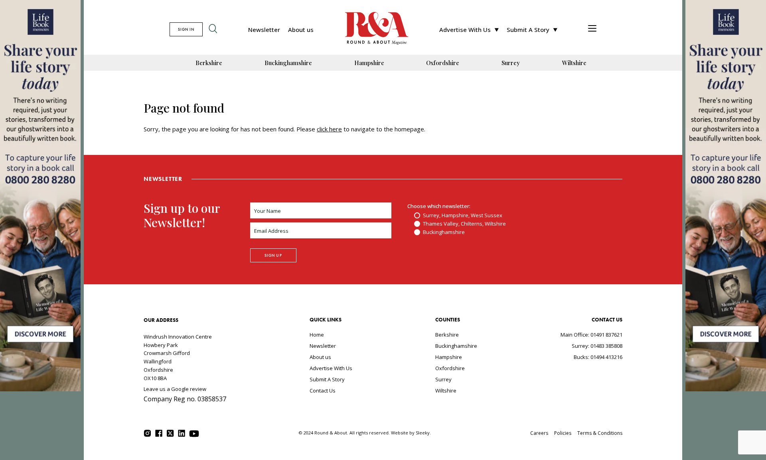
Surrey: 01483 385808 (597, 345)
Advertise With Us (465, 30)
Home (317, 334)
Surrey (510, 63)
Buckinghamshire (288, 63)
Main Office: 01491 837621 (591, 334)
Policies (562, 433)
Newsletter (264, 30)
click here (329, 129)
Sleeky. (423, 433)
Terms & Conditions (599, 433)
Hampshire (369, 63)
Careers (539, 433)
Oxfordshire (442, 63)
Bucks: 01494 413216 (598, 357)
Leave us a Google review (175, 389)
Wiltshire (574, 63)
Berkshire (208, 63)
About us (301, 30)
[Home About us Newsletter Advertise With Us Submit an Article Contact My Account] (592, 29)
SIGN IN (186, 29)
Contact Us (323, 390)
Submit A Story (528, 30)
